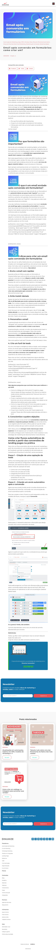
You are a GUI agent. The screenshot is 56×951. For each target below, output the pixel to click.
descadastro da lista (14, 307)
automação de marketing (38, 208)
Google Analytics (16, 396)
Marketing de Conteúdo (32, 44)
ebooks (14, 102)
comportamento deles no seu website (35, 337)
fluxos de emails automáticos (25, 287)
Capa (19, 42)
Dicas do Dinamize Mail (9, 44)
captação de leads (30, 149)
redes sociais (15, 394)
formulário (13, 96)
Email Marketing (20, 44)
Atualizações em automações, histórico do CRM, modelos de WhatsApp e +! (13, 751)
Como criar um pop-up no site (20, 471)
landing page (25, 151)
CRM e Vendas (25, 42)
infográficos (43, 102)
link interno (35, 392)
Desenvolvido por (25, 944)
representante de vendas (24, 398)
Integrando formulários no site (20, 473)
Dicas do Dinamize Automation (41, 42)
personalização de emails (17, 322)
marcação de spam (29, 307)
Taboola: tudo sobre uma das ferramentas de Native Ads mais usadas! (41, 751)
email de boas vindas (38, 171)
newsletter (14, 171)
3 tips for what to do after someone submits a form (23, 640)
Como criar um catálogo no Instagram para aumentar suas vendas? (13, 791)
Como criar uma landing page (20, 469)
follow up (26, 111)
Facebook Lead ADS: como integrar (22, 479)
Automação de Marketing (10, 42)
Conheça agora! (28, 666)
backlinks (23, 394)
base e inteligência (22, 346)
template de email (40, 262)
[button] (53, 4)
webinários (27, 102)
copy (18, 404)
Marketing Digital (44, 44)
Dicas (30, 42)
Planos (4, 870)
